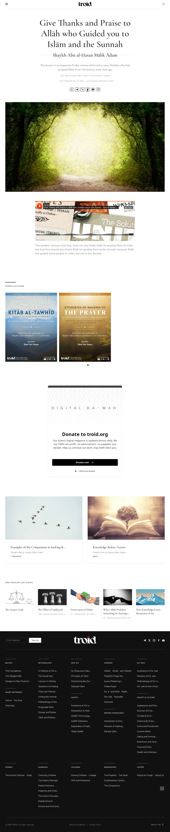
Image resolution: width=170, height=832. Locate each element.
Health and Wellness (147, 752)
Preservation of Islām (82, 609)
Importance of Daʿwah (147, 670)
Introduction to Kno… (113, 721)
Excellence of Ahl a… (80, 705)
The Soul (18, 700)
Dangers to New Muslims (17, 681)
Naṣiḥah (106, 75)
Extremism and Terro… (147, 741)
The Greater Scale (14, 609)
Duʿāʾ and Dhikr (112, 691)
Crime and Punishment (147, 726)
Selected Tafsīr (78, 686)
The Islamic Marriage (48, 780)
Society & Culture (146, 697)
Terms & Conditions (77, 825)
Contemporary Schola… (115, 780)
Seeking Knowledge (114, 713)
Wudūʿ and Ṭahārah (121, 670)
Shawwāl (108, 702)
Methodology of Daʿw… (148, 681)
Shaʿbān (108, 696)
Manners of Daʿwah (146, 676)
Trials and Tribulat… (47, 691)
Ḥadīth (74, 697)
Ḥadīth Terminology (80, 715)
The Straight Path (13, 676)
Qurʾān (75, 663)
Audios (85, 75)
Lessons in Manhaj (47, 681)
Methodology (45, 663)
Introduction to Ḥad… (81, 710)
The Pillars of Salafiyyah (50, 609)
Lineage (92, 775)
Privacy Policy (95, 825)
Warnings (9, 705)
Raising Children (79, 775)
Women (8, 767)
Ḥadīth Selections (79, 721)
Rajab (124, 691)
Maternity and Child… (48, 790)
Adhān (107, 670)
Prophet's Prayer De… (114, 676)
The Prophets (110, 775)
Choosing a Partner (47, 775)
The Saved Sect (45, 676)
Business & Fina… (145, 710)
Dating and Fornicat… (147, 736)
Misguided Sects (46, 707)
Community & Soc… (146, 721)
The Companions (112, 785)
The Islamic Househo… (49, 796)
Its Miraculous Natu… (81, 670)
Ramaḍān (118, 696)
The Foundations (13, 670)
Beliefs (8, 663)
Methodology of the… (48, 702)
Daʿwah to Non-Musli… (148, 686)
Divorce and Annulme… (49, 806)
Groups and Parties (47, 712)
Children (75, 767)
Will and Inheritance (80, 780)
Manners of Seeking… (114, 726)
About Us (159, 775)
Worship (108, 663)
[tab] (82, 365)
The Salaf (123, 775)
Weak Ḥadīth (77, 731)
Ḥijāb (29, 775)
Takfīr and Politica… (47, 717)
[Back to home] (85, 4)
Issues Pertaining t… (113, 681)
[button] (6, 4)
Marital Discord (45, 801)
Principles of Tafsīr (79, 676)
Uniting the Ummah (47, 696)
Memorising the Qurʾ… (81, 681)
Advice (8, 700)
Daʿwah (141, 663)
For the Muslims (96, 75)
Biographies (110, 767)
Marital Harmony (46, 785)
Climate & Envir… (145, 715)
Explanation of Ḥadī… (81, 726)
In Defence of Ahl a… (48, 670)
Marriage (43, 767)
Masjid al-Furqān (145, 775)
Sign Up (35, 640)
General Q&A (110, 731)
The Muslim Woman (15, 775)
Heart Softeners (13, 692)
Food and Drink (144, 747)
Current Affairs (144, 731)
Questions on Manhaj (48, 686)
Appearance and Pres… (147, 705)
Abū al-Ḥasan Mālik (73, 75)
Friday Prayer (110, 686)
